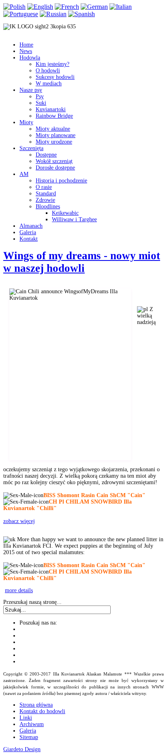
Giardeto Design (22, 749)
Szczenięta (31, 148)
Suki (41, 103)
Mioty (26, 122)
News (25, 51)
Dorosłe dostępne (55, 168)
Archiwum (31, 724)
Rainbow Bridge (54, 116)
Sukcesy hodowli (55, 77)
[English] (40, 7)
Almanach (31, 226)
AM (23, 174)
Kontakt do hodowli (42, 711)
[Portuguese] (20, 14)
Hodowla (29, 58)
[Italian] (120, 7)
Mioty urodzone (54, 142)
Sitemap (28, 737)
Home (26, 45)
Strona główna (36, 705)
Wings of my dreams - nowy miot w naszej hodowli (81, 262)
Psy (40, 96)
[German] (94, 7)
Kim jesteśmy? (52, 64)
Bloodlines (48, 206)
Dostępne (46, 155)
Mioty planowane (55, 135)
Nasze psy (30, 90)
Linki (25, 718)
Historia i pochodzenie (61, 181)
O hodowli (48, 71)
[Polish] (14, 7)
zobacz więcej (19, 521)
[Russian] (53, 14)
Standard (46, 194)
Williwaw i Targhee (74, 219)
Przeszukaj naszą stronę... (32, 602)
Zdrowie (45, 200)
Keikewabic (65, 213)
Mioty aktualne (53, 129)
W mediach (49, 83)
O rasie (44, 187)
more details (19, 590)
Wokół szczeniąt (54, 161)
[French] (67, 7)
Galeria (27, 232)
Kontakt (28, 239)
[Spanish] (81, 14)
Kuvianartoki (51, 109)
